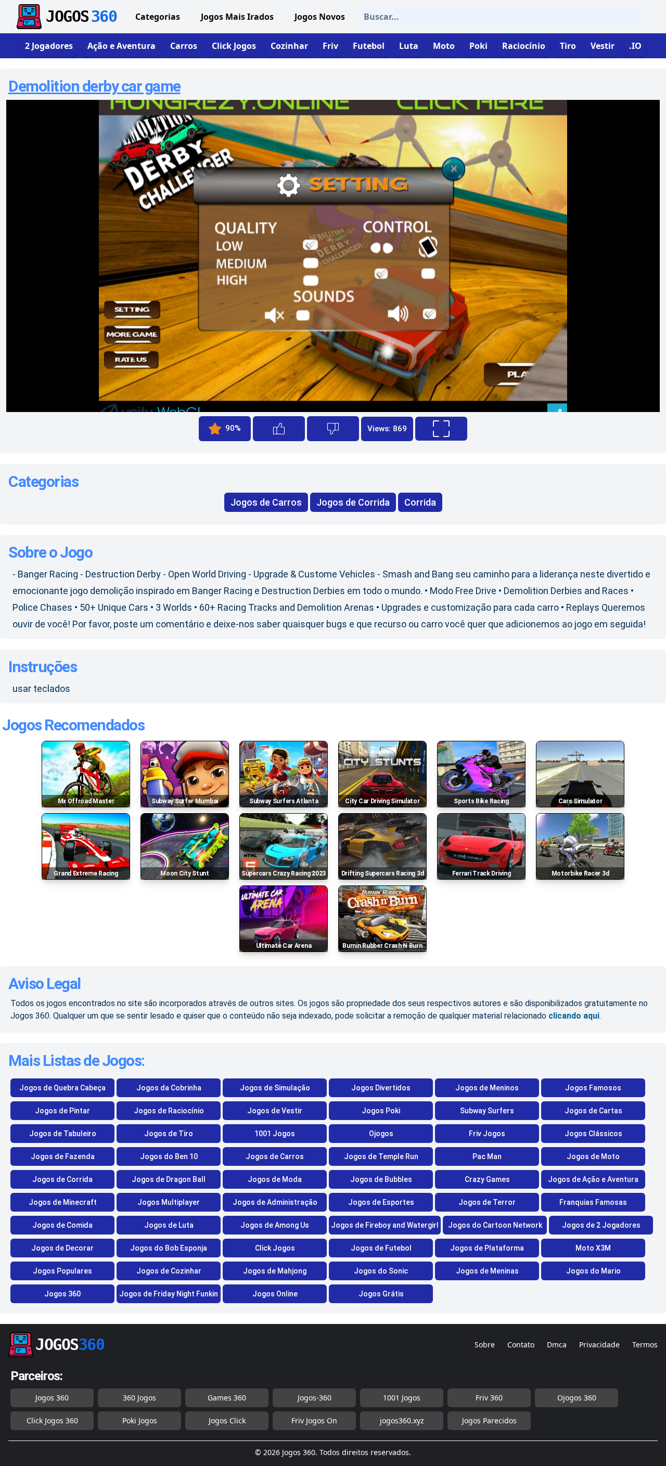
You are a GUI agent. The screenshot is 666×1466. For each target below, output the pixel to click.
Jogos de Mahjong (274, 1271)
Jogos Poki (381, 1111)
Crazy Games (487, 1179)
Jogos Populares (62, 1271)
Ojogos (381, 1133)
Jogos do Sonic (381, 1271)
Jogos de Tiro (168, 1133)
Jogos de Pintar (62, 1111)
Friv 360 (489, 1398)
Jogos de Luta (169, 1225)
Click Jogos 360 (52, 1420)
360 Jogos (139, 1398)
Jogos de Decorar (62, 1248)
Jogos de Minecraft (63, 1202)
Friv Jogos (487, 1133)
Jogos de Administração (275, 1202)
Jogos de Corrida (353, 502)
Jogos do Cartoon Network (495, 1225)
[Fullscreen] (441, 429)
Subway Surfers (487, 1111)
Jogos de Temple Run (381, 1156)
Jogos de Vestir (274, 1111)
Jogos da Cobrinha (168, 1088)
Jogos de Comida (62, 1225)
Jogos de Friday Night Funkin (168, 1294)
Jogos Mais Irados (237, 16)
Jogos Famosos (593, 1088)
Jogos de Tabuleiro (62, 1133)
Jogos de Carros (266, 502)
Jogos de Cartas (593, 1111)
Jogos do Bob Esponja (168, 1248)
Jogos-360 (314, 1398)
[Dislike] (333, 428)
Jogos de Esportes (381, 1202)
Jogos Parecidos (489, 1420)
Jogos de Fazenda (63, 1156)
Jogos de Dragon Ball (169, 1179)
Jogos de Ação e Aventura (593, 1179)
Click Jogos (275, 1248)
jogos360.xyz (402, 1420)
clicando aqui (573, 1016)
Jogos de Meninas (487, 1271)
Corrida (420, 502)
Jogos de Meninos (487, 1088)
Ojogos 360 (576, 1398)
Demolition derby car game (94, 86)
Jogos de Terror (487, 1202)
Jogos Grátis (381, 1294)
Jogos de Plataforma (487, 1248)
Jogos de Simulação (275, 1088)
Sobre (485, 1344)
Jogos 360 (62, 1294)
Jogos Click (227, 1420)
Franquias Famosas (593, 1202)
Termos (645, 1344)
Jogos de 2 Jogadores (601, 1225)
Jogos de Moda (275, 1179)
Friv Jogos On (314, 1420)
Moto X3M (593, 1248)
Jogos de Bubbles (381, 1179)
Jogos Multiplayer (168, 1202)
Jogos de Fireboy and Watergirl (385, 1225)
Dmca (557, 1344)
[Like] (279, 428)
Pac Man (487, 1156)
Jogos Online (275, 1294)
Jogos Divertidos (381, 1088)
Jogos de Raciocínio (169, 1111)
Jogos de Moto (593, 1156)
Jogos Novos (319, 16)
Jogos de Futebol (381, 1248)
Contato (520, 1344)
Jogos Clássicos (593, 1133)
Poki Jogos (139, 1420)
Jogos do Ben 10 (169, 1156)
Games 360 (227, 1398)
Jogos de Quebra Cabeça (62, 1088)
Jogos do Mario (593, 1271)
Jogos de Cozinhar (168, 1271)
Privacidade (599, 1344)
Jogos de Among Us (274, 1225)
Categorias (157, 16)
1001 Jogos (274, 1133)
